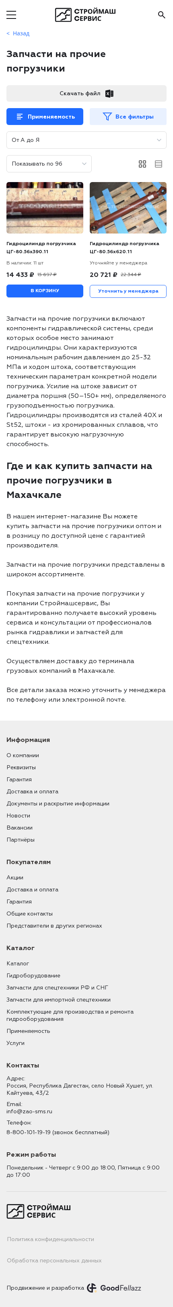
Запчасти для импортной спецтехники (58, 999)
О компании (22, 755)
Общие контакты (29, 913)
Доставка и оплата (32, 791)
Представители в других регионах (54, 925)
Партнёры (20, 839)
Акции (14, 877)
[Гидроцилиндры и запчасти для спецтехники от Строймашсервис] (87, 15)
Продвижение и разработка (45, 1287)
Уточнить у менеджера (128, 291)
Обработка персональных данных (54, 1260)
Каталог (17, 963)
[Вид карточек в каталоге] (142, 164)
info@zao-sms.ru (29, 1111)
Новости (18, 815)
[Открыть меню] (11, 15)
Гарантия (19, 779)
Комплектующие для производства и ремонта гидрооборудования (70, 1015)
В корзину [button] (45, 291)
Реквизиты (21, 767)
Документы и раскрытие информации (57, 803)
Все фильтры (134, 116)
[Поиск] (162, 15)
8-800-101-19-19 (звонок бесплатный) (57, 1132)
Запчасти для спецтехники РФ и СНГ (57, 987)
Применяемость (51, 116)
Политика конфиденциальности (50, 1239)
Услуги (15, 1043)
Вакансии (19, 827)
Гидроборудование (33, 975)
